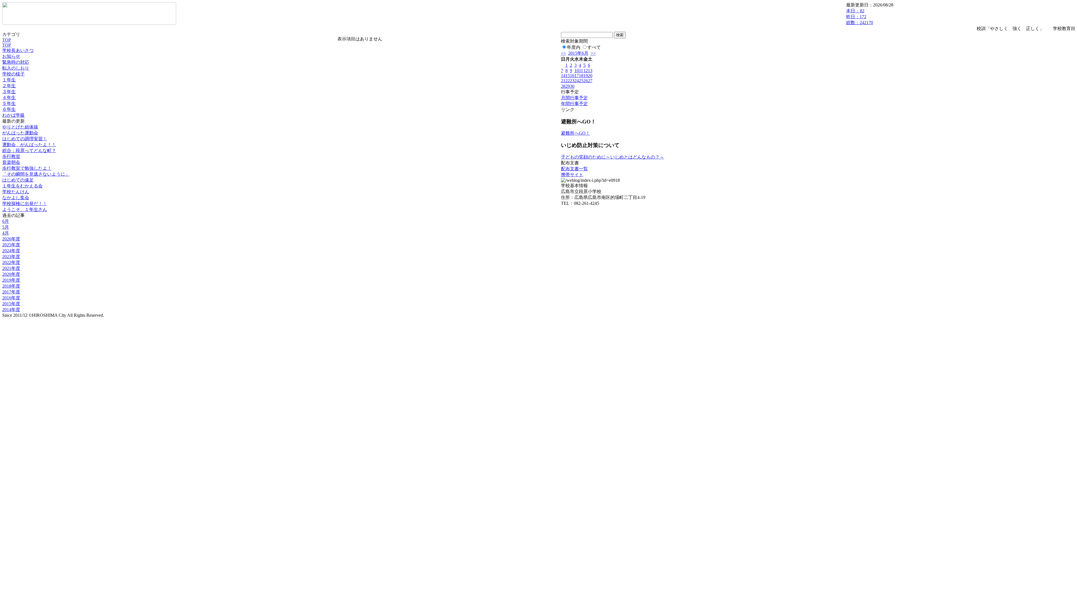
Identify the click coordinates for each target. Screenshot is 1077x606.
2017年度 (11, 292)
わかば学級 (13, 115)
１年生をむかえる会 (22, 185)
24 (576, 80)
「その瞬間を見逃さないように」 (36, 174)
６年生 (9, 109)
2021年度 (11, 268)
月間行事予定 (574, 97)
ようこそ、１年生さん (24, 209)
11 (581, 70)
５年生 (9, 103)
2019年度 (11, 280)
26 (585, 80)
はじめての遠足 (18, 180)
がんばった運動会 (20, 132)
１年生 (9, 79)
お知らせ (11, 56)
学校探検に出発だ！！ (24, 203)
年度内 (573, 47)
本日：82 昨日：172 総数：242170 (859, 16)
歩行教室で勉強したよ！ (27, 168)
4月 (5, 233)
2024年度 (11, 250)
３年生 (9, 91)
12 (585, 70)
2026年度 (11, 239)
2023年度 (11, 256)
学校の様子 (13, 74)
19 (585, 75)
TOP (6, 40)
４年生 (9, 97)
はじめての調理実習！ (24, 138)
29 (567, 86)
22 (567, 80)
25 (581, 80)
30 (572, 86)
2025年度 (11, 244)
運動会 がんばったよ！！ (29, 144)
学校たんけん (15, 191)
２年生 (9, 85)
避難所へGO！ (575, 133)
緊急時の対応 (15, 62)
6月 (5, 221)
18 (581, 75)
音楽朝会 (11, 162)
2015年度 (11, 303)
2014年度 (11, 309)
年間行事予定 (574, 103)
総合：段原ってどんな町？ (29, 150)
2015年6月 (578, 53)
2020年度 (11, 274)
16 (572, 75)
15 (567, 75)
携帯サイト (572, 174)
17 (576, 75)
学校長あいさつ (18, 50)
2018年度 (11, 286)
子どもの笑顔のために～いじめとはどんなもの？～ (612, 157)
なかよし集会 (15, 197)
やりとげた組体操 (20, 127)
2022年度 (11, 262)
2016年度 (11, 297)
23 (572, 80)
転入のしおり (15, 68)
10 (576, 70)
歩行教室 (11, 156)
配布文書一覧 (574, 168)
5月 (5, 227)
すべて (594, 47)
